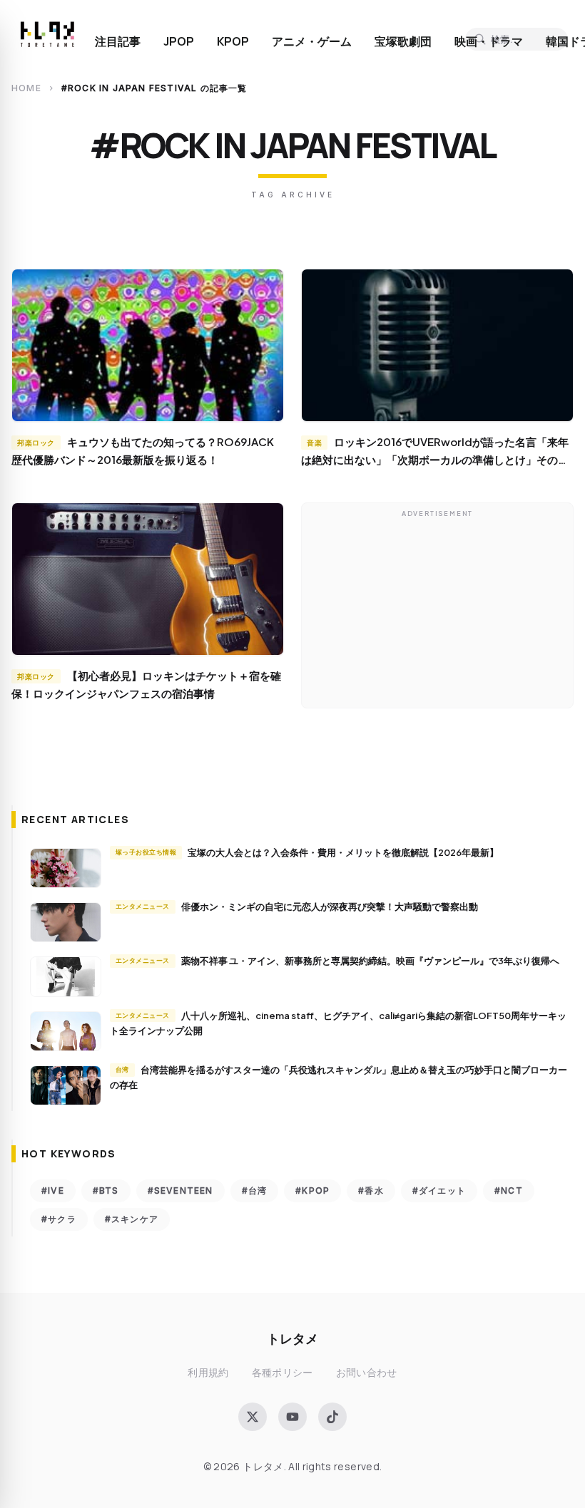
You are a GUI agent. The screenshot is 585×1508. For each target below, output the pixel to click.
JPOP (178, 41)
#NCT (508, 1190)
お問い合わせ (366, 1372)
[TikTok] (332, 1417)
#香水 (371, 1190)
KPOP (233, 41)
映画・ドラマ (488, 41)
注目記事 (118, 41)
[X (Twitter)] (252, 1417)
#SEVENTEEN (180, 1190)
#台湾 (255, 1190)
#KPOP (312, 1190)
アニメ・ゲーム (312, 41)
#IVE (52, 1190)
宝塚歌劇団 (403, 41)
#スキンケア (131, 1219)
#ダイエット (439, 1190)
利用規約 (208, 1372)
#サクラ (58, 1219)
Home (26, 88)
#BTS (106, 1190)
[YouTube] (292, 1417)
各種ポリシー (282, 1372)
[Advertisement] (437, 609)
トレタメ (292, 1338)
